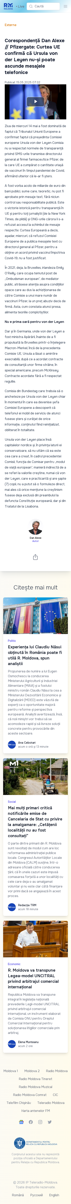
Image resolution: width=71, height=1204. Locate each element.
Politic (12, 641)
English (54, 1195)
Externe (10, 25)
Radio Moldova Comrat (30, 1095)
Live (20, 6)
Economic (14, 964)
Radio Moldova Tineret (35, 1079)
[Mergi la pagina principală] (8, 6)
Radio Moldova (57, 1071)
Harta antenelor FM (35, 1111)
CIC (55, 1095)
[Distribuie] (35, 557)
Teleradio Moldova (50, 1103)
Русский (36, 1195)
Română (18, 1195)
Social (12, 802)
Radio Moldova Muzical (35, 1087)
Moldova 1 (10, 1071)
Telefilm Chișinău (19, 1103)
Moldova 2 (32, 1071)
